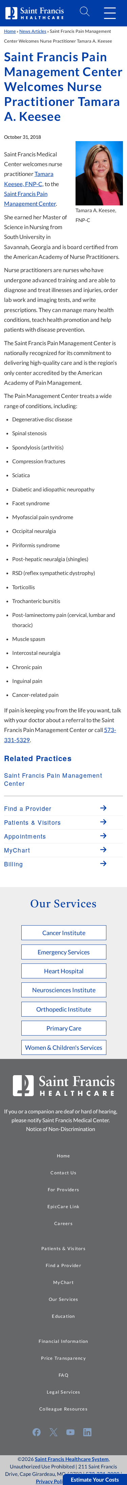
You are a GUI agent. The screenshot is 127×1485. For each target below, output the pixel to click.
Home (10, 31)
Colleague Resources (63, 1409)
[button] (110, 13)
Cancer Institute (63, 932)
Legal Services (64, 1392)
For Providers (63, 1189)
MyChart (63, 1282)
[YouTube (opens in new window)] (70, 1432)
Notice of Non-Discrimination (60, 1129)
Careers (63, 1223)
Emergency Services (64, 952)
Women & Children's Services (63, 1047)
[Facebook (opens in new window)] (36, 1432)
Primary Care (63, 1028)
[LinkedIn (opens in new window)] (87, 1432)
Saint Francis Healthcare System (72, 1459)
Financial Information (63, 1341)
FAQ (63, 1375)
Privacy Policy (52, 1481)
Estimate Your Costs (95, 1479)
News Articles (32, 31)
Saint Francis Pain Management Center (53, 779)
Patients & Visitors (63, 1248)
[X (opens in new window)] (53, 1432)
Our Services (64, 1299)
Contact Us (63, 1172)
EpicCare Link (63, 1206)
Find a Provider (63, 1265)
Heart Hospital (64, 971)
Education (63, 1316)
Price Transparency (63, 1358)
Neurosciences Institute (64, 990)
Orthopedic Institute (63, 1009)
